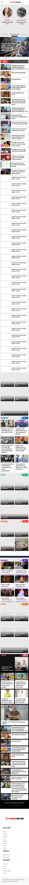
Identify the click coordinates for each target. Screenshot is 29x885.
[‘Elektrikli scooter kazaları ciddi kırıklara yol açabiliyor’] (14, 712)
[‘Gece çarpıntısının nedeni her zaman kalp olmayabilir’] (21, 693)
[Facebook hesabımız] (11, 805)
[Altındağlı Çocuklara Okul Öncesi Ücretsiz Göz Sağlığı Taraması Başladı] (6, 146)
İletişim (4, 873)
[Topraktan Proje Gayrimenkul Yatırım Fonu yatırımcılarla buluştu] (21, 423)
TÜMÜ (14, 36)
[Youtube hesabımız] (18, 805)
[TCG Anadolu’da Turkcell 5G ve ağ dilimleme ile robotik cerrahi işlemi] (21, 458)
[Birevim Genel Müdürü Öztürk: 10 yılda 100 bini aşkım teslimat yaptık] (21, 440)
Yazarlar (5, 831)
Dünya (4, 845)
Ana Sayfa (5, 864)
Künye (4, 848)
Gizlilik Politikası (7, 871)
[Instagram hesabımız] (16, 805)
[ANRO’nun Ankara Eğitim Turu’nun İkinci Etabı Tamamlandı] (6, 799)
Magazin (5, 843)
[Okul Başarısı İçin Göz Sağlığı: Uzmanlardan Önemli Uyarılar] (6, 153)
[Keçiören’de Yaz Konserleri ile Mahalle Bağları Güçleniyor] (6, 132)
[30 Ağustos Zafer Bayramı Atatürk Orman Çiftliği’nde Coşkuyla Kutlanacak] (6, 160)
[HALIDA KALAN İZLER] (6, 83)
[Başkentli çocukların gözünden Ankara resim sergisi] (6, 781)
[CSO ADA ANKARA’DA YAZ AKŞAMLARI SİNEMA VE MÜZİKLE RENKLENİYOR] (6, 774)
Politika (5, 841)
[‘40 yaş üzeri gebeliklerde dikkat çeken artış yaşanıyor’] (7, 693)
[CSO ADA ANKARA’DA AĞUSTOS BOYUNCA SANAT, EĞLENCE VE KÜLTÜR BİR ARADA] (6, 89)
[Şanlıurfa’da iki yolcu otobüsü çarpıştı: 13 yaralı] (6, 181)
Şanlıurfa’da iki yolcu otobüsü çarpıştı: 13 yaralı (15, 61)
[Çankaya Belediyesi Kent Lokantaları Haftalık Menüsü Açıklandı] (6, 167)
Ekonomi (5, 836)
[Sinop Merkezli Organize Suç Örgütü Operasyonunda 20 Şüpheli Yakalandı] (6, 174)
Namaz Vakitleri (6, 854)
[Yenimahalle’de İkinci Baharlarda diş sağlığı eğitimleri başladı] (6, 119)
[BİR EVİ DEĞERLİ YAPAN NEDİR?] (6, 76)
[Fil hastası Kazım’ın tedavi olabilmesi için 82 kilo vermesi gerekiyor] (7, 677)
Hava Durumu (6, 857)
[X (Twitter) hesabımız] (13, 805)
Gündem (5, 834)
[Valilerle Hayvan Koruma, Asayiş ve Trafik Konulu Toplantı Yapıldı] (6, 126)
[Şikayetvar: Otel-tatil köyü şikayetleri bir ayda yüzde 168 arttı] (7, 423)
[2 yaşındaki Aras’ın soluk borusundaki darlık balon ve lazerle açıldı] (21, 677)
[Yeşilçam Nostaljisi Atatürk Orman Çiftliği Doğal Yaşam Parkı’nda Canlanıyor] (6, 139)
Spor (4, 838)
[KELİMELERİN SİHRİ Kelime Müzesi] (6, 96)
